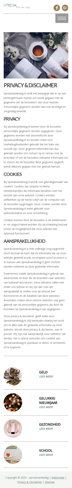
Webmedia (58, 477)
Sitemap (50, 482)
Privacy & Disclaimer (29, 482)
